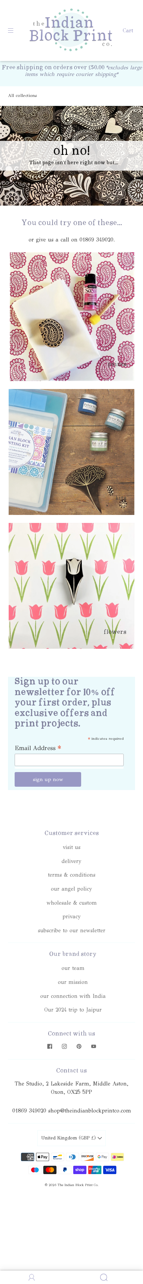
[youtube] (93, 1046)
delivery (71, 861)
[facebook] (49, 1046)
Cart (128, 30)
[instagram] (64, 1046)
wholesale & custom (72, 903)
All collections (22, 95)
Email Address (38, 748)
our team (73, 968)
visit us (71, 847)
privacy (72, 916)
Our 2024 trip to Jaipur (73, 1010)
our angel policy (71, 889)
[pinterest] (79, 1046)
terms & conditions (71, 875)
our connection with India (73, 996)
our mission (73, 982)
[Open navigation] (15, 30)
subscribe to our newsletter (71, 930)
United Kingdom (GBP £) (69, 1138)
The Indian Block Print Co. (78, 1185)
